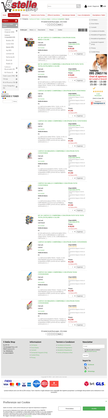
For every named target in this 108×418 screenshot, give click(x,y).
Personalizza (70, 408)
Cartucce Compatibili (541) (10, 36)
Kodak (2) (9, 64)
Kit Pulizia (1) (9, 72)
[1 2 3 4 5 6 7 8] (72, 232)
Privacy (33, 357)
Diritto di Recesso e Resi (65, 352)
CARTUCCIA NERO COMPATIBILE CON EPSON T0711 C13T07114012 (62, 91)
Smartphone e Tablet (98, 15)
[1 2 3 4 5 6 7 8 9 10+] (72, 54)
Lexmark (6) (10, 54)
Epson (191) (10, 47)
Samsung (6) (10, 57)
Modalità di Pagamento (64, 347)
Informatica (25, 15)
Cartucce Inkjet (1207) (8, 25)
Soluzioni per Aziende (68, 15)
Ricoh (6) (9, 60)
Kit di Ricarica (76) (9, 82)
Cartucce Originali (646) (9, 31)
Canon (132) (10, 44)
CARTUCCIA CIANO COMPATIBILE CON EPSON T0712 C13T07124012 (62, 121)
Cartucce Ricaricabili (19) (10, 68)
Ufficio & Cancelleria (54, 15)
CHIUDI (106, 401)
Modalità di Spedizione (64, 350)
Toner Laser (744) (9, 76)
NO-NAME (41, 48)
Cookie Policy (28, 415)
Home (4, 15)
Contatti (33, 350)
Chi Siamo (34, 345)
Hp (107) (8, 50)
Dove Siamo (35, 347)
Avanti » (60, 24)
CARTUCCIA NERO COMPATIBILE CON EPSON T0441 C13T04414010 (62, 242)
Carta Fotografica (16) (9, 87)
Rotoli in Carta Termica (38, 15)
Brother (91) (10, 40)
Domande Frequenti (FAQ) (39, 352)
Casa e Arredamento (84, 15)
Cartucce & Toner (14, 15)
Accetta (94, 408)
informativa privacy (92, 351)
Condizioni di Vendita (64, 345)
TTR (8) (5, 79)
